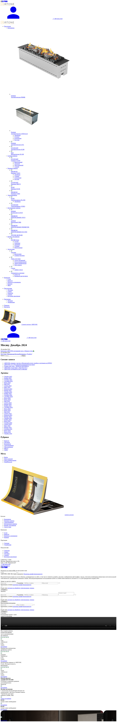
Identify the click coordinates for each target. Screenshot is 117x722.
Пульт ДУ (17, 274)
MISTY (6, 448)
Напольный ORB (16, 222)
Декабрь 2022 (8, 418)
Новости (6, 441)
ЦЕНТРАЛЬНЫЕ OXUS (18, 217)
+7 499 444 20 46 (5, 341)
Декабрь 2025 (8, 376)
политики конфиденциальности (22, 584)
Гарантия (7, 550)
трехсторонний (18, 165)
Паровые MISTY (16, 184)
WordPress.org (8, 462)
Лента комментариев (10, 460)
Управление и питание (17, 273)
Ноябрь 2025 (7, 378)
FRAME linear (15, 240)
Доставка (7, 553)
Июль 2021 (7, 421)
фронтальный (18, 162)
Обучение (7, 442)
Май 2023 (7, 412)
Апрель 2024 (8, 402)
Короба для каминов (13, 236)
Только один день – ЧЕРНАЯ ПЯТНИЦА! (16, 366)
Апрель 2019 (8, 424)
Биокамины (11, 28)
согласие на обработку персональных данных (21, 588)
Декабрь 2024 (8, 392)
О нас (5, 532)
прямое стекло (18, 269)
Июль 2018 (7, 430)
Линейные (17, 135)
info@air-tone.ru (5, 566)
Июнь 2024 (7, 399)
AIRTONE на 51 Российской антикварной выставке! (19, 364)
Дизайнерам (7, 544)
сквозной (17, 163)
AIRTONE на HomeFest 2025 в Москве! (15, 369)
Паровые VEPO (15, 173)
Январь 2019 (7, 427)
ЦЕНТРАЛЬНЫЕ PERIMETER (20, 227)
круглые (16, 179)
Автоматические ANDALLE (19, 133)
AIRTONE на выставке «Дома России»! (15, 367)
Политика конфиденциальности (33, 574)
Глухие (16, 241)
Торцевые (17, 244)
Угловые (16, 137)
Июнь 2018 (7, 432)
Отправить (4, 589)
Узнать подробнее (6, 698)
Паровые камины (13, 168)
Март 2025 (7, 387)
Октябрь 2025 (8, 379)
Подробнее (4, 646)
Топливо (13, 252)
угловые (16, 176)
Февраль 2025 (8, 389)
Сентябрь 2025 (8, 381)
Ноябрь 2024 (7, 393)
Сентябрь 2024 (8, 396)
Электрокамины (12, 195)
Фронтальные (18, 247)
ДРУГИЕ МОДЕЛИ (17, 235)
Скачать (6, 555)
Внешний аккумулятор (21, 276)
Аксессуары (11, 249)
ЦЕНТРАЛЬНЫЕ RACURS (19, 232)
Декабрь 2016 (8, 433)
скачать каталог (69, 515)
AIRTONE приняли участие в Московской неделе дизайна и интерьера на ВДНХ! (28, 363)
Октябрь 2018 (8, 429)
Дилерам (6, 543)
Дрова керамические (20, 263)
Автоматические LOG (17, 144)
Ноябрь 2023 (7, 406)
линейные (17, 174)
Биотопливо (17, 254)
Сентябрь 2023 (8, 407)
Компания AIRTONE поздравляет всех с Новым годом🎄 (17, 351)
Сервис (6, 552)
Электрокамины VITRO (18, 206)
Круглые (16, 140)
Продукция (7, 26)
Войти (6, 457)
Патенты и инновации (10, 536)
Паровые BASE (15, 189)
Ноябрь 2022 (7, 419)
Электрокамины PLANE (18, 200)
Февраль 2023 (8, 415)
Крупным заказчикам (10, 556)
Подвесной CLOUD (17, 212)
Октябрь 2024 (8, 395)
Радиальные (17, 138)
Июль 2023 (7, 409)
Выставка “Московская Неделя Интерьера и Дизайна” (16, 354)
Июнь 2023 (7, 410)
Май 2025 (7, 384)
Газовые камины (12, 156)
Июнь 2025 (7, 382)
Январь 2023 (7, 416)
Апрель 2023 (8, 413)
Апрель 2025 (8, 386)
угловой (16, 167)
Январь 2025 (7, 390)
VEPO (6, 450)
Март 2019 (7, 426)
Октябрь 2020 (8, 423)
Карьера (6, 537)
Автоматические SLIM (17, 149)
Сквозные (17, 243)
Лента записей (8, 459)
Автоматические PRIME (18, 97)
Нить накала (18, 265)
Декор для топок (16, 259)
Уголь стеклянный (19, 260)
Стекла (13, 268)
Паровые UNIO (15, 193)
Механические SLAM (17, 154)
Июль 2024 (7, 398)
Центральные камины (14, 208)
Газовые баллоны (19, 255)
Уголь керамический (20, 262)
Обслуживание (8, 447)
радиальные (17, 177)
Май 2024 (7, 401)
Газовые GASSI (15, 160)
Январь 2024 (7, 404)
